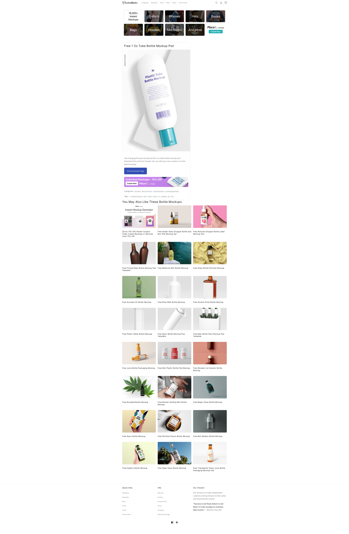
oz (159, 196)
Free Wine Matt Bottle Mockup (171, 302)
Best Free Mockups (147, 191)
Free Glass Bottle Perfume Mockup (208, 268)
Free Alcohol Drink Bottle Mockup (208, 302)
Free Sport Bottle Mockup (133, 436)
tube (172, 196)
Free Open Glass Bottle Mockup (172, 468)
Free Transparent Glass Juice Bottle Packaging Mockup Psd (209, 469)
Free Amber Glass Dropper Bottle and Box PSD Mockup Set (174, 232)
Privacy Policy (162, 501)
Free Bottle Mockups (158, 191)
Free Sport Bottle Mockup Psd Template (171, 335)
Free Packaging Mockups (172, 191)
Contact (160, 497)
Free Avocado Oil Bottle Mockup (136, 302)
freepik (150, 196)
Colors (124, 510)
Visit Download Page (135, 171)
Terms (160, 506)
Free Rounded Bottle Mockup (135, 402)
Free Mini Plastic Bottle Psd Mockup (174, 368)
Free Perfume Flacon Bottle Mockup (174, 436)
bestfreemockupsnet (136, 196)
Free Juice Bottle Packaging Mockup (138, 368)
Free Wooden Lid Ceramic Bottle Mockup (207, 369)
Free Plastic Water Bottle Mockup (137, 334)
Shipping (161, 510)
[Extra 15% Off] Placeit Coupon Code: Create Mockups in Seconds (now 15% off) (137, 233)
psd (169, 196)
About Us (161, 493)
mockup (155, 196)
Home (124, 506)
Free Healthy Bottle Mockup (134, 468)
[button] (216, 2)
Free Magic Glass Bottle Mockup (207, 402)
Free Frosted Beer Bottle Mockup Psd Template (139, 269)
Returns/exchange (164, 514)
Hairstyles (125, 497)
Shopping (125, 493)
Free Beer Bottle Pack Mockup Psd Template (208, 335)
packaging (164, 196)
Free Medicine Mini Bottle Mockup (173, 268)
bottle (145, 196)
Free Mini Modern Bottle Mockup (207, 436)
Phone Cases (126, 514)
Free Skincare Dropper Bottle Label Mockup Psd (209, 232)
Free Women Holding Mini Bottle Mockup (172, 403)
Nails (124, 501)
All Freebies (138, 191)
